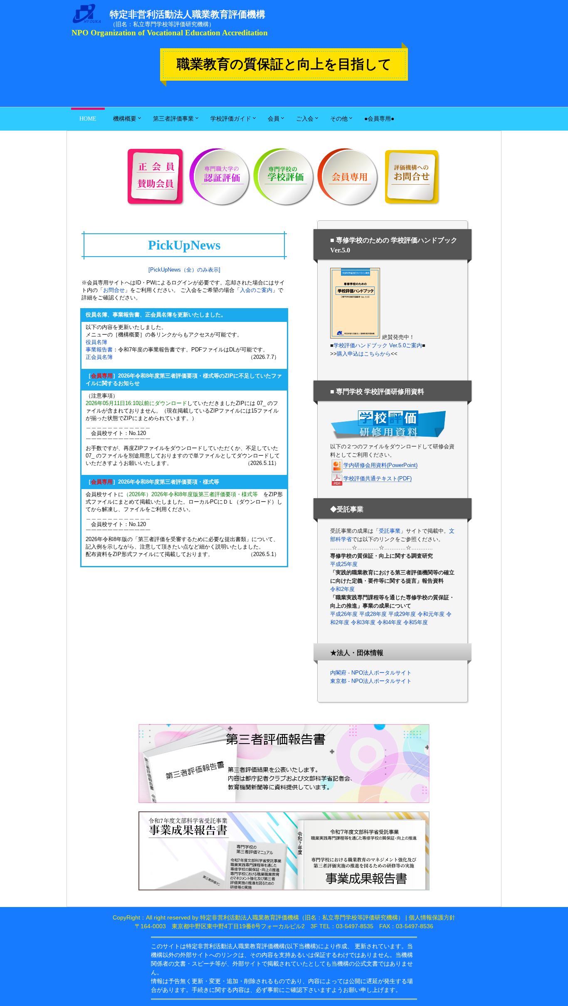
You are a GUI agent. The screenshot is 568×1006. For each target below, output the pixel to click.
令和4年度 (389, 622)
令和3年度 (363, 622)
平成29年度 (402, 614)
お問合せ (114, 290)
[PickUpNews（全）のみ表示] (184, 270)
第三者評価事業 (173, 119)
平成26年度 (344, 614)
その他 (339, 119)
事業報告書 (99, 349)
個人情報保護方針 (432, 917)
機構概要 (124, 119)
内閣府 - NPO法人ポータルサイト (371, 673)
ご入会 (305, 119)
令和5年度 (415, 622)
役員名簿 (96, 342)
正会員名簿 (99, 357)
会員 (273, 119)
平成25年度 (344, 564)
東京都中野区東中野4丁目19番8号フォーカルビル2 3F (245, 926)
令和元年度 (431, 614)
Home (87, 119)
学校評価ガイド (230, 119)
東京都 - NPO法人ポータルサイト (371, 681)
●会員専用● (379, 119)
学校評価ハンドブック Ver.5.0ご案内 (377, 345)
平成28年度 (373, 614)
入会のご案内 (256, 290)
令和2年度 (342, 589)
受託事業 (389, 531)
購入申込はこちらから (364, 354)
